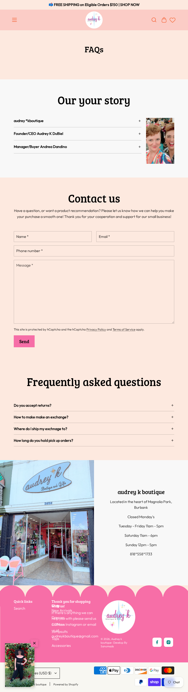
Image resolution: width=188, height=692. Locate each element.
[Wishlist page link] (172, 22)
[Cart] (164, 20)
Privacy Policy (96, 329)
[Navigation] (15, 20)
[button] (19, 665)
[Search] (154, 20)
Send (24, 341)
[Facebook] (157, 642)
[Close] (34, 643)
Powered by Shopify (65, 684)
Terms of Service (124, 329)
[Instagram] (168, 642)
